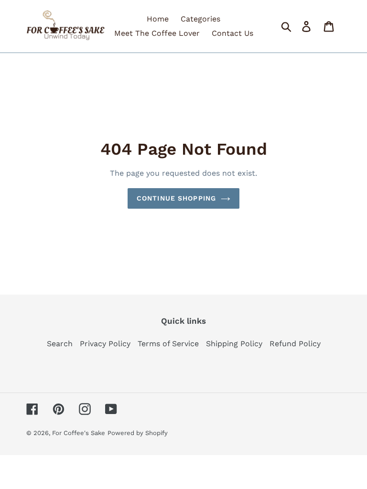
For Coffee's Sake (78, 432)
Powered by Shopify (138, 432)
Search (60, 343)
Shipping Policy (234, 343)
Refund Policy (295, 343)
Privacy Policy (105, 343)
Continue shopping (176, 198)
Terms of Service (168, 343)
